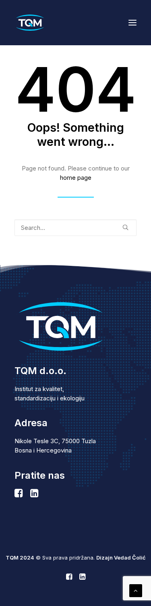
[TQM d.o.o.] (30, 23)
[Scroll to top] (135, 590)
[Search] (75, 227)
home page (75, 177)
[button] (132, 22)
